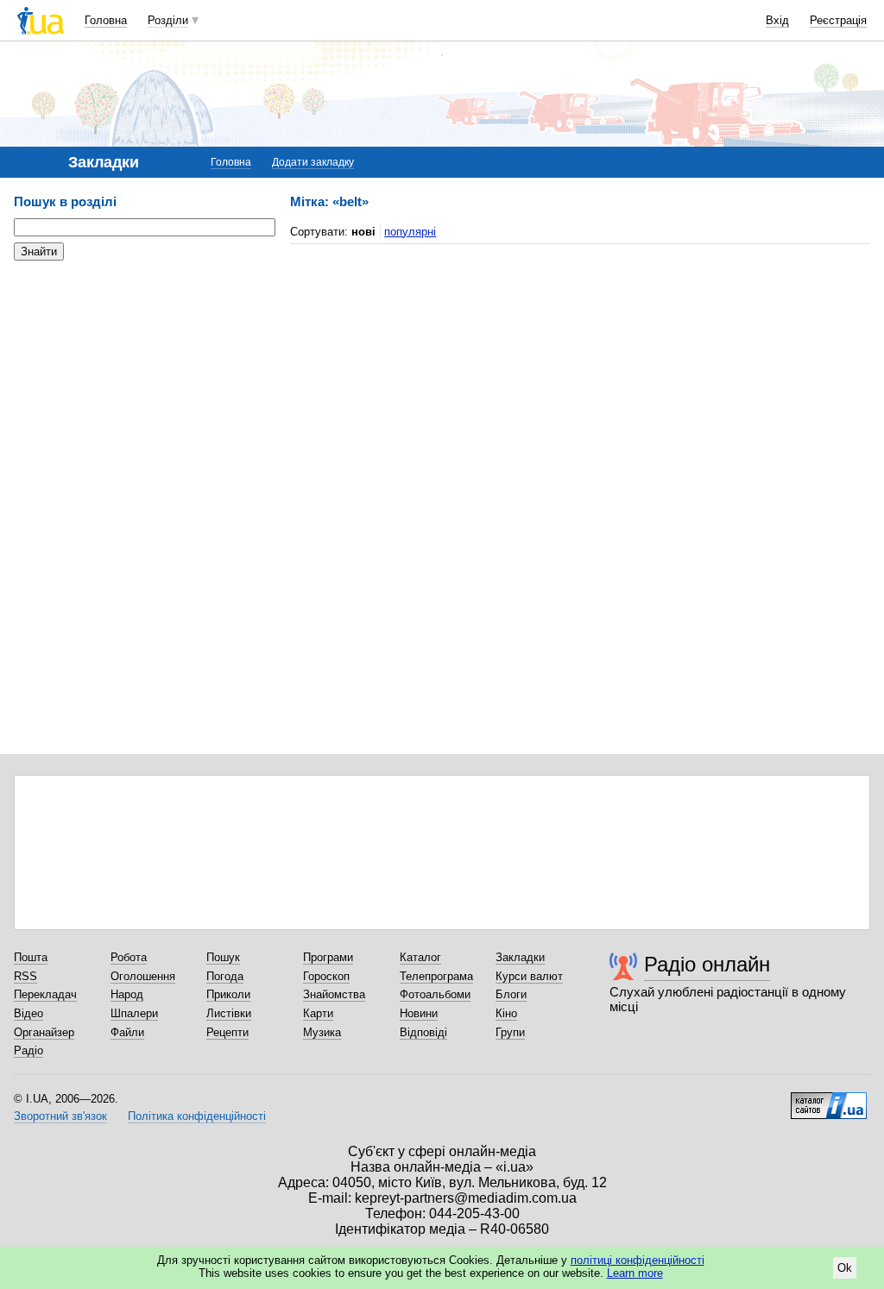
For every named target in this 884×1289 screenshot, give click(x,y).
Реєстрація (838, 20)
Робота (128, 957)
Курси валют (529, 976)
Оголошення (142, 976)
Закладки (520, 957)
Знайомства (334, 994)
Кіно (506, 1013)
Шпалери (134, 1013)
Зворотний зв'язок (60, 1116)
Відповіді (423, 1032)
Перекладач (45, 994)
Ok (844, 1267)
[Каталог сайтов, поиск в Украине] (829, 1099)
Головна (106, 20)
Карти (318, 1013)
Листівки (228, 1013)
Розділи (168, 20)
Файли (127, 1032)
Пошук (223, 957)
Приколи (228, 994)
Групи (510, 1032)
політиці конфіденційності (637, 1260)
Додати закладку (313, 162)
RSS (25, 976)
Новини (419, 1013)
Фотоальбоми (435, 994)
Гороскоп (326, 976)
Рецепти (227, 1032)
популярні (410, 231)
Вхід (777, 20)
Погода (224, 976)
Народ (126, 994)
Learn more (635, 1273)
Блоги (511, 994)
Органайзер (44, 1032)
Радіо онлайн (707, 964)
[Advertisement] (143, 379)
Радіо (28, 1050)
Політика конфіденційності (197, 1116)
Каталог (420, 957)
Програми (328, 957)
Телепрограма (436, 976)
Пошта (30, 957)
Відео (28, 1013)
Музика (322, 1032)
